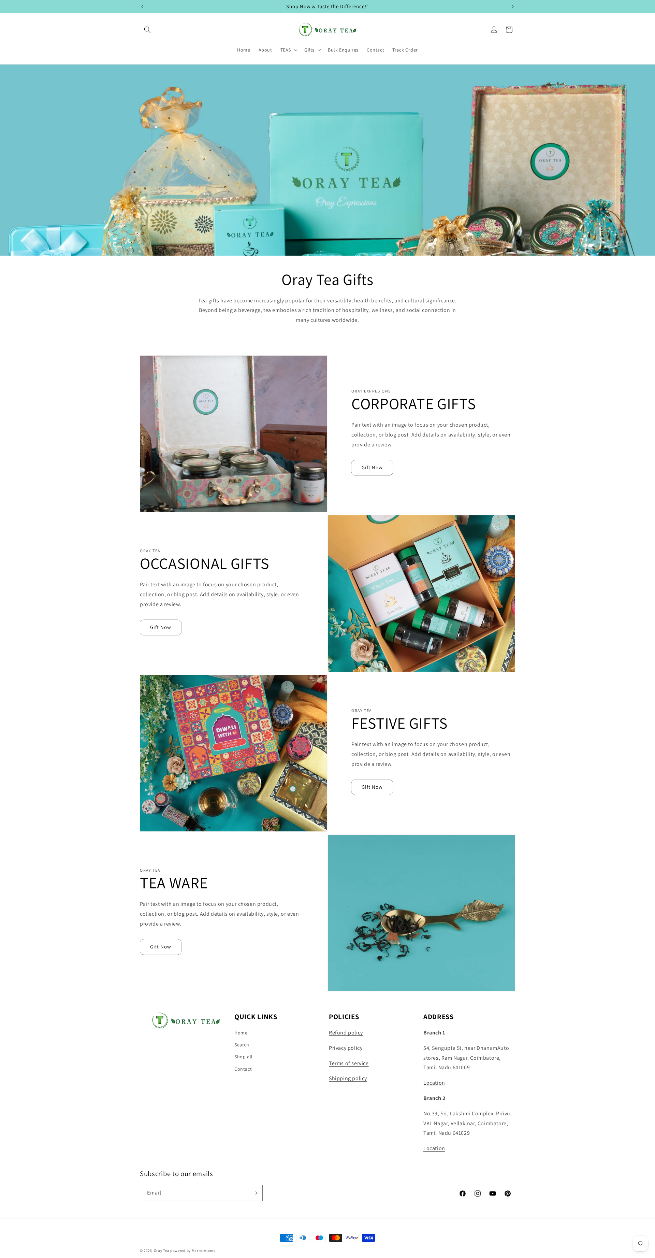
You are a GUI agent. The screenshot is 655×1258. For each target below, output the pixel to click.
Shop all (243, 1057)
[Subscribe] (254, 1193)
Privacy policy (345, 1048)
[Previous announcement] (142, 6)
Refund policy (346, 1032)
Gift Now (372, 467)
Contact (243, 1069)
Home (240, 1033)
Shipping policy (348, 1078)
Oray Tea (162, 1250)
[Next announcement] (512, 6)
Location (434, 1082)
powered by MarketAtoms (192, 1250)
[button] (147, 29)
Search (241, 1045)
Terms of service (349, 1063)
